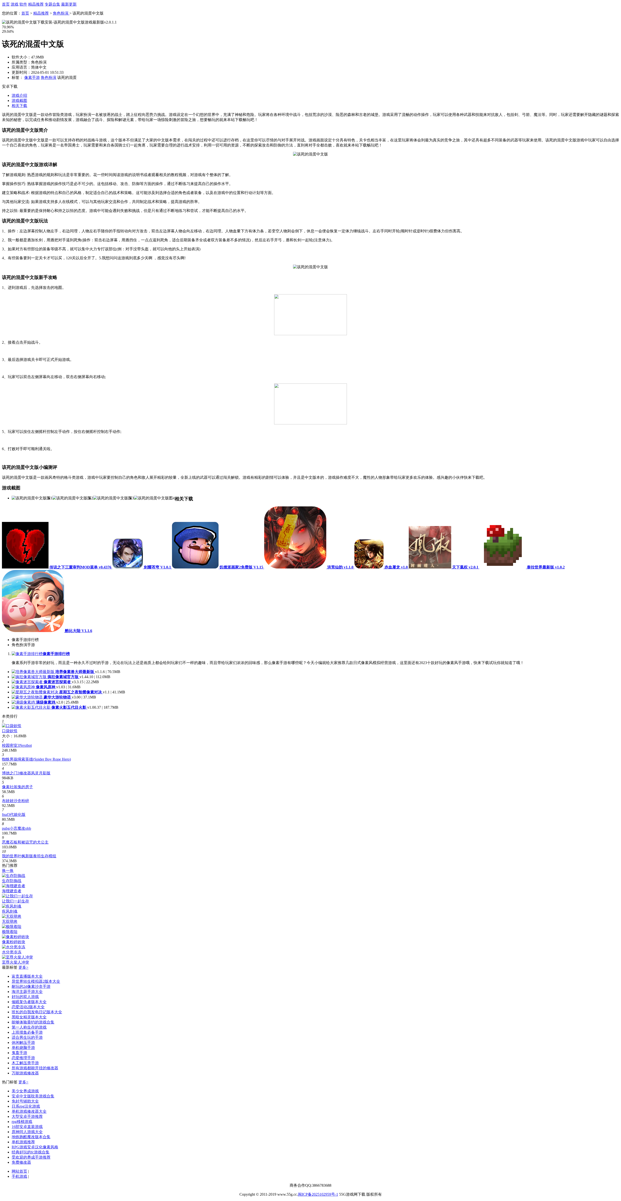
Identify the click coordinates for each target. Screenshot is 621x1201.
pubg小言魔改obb (16, 828)
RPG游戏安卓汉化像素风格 (35, 1147)
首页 (6, 4)
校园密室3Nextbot (17, 745)
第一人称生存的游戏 (29, 1027)
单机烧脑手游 (23, 1048)
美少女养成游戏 (25, 1091)
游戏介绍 (19, 95)
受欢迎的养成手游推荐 (31, 1157)
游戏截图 (19, 100)
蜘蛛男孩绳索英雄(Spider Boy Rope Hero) (36, 759)
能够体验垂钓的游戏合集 (33, 1022)
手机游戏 (19, 1176)
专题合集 (52, 4)
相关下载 (19, 106)
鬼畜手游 (19, 1053)
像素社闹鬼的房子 (17, 787)
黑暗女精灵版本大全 (29, 1017)
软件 (23, 4)
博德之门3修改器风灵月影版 (26, 773)
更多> (23, 967)
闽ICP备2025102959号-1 (318, 1194)
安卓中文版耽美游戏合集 (33, 1096)
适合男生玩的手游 (27, 1037)
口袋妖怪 (9, 731)
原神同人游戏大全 (27, 1132)
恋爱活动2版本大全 (28, 1007)
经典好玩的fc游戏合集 (30, 1152)
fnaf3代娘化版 (13, 814)
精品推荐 (36, 4)
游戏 (14, 4)
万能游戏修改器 (25, 1073)
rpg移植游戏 (22, 1122)
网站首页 (19, 1171)
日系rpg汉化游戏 (26, 1106)
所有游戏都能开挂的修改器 (35, 1068)
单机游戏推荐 (23, 1142)
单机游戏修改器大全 (29, 1111)
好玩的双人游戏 (25, 997)
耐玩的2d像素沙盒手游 (31, 986)
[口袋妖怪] (11, 726)
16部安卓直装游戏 (27, 1127)
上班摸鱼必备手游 (27, 1032)
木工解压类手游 (25, 1063)
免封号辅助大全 (25, 1101)
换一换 (8, 870)
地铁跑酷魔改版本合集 (31, 1137)
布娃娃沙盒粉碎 (15, 801)
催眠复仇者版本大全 (29, 1002)
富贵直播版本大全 (27, 976)
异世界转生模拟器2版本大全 (36, 981)
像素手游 (32, 77)
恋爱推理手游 (23, 1058)
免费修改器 (21, 1162)
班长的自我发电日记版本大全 (37, 1012)
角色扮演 (61, 13)
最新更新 (69, 4)
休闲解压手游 (23, 1042)
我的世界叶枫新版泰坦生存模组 (29, 856)
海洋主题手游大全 (27, 992)
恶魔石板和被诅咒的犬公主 (25, 842)
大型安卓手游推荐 (27, 1116)
